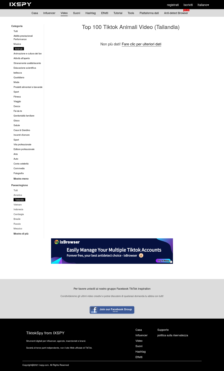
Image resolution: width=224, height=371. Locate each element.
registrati (173, 5)
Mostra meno (21, 178)
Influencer (49, 13)
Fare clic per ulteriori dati (141, 43)
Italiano (202, 5)
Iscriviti (188, 5)
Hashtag (90, 13)
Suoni (76, 13)
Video (64, 13)
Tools (131, 13)
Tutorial (118, 13)
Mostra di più (21, 233)
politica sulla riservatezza (172, 335)
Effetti (104, 13)
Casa (35, 13)
